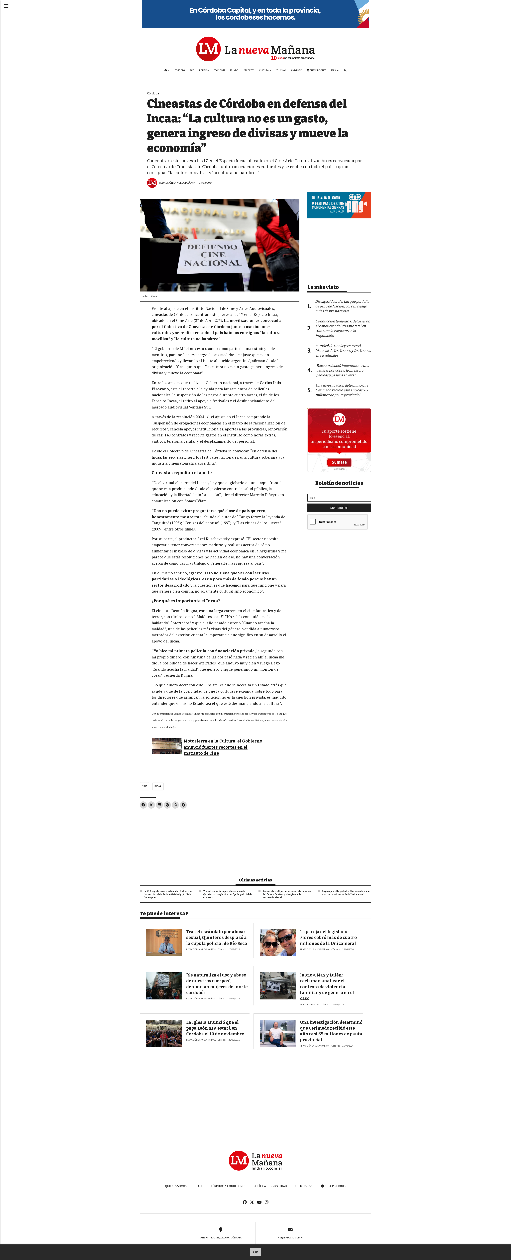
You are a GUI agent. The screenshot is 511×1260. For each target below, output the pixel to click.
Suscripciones (318, 70)
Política (204, 70)
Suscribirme (339, 508)
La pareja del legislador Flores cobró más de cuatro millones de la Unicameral (346, 893)
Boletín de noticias (339, 483)
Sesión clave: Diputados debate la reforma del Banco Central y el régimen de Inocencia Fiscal (286, 894)
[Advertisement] (219, 841)
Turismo (281, 70)
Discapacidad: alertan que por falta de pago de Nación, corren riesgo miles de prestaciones (342, 306)
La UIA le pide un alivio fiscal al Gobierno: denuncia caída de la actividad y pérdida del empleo (168, 894)
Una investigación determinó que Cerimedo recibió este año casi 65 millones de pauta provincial (342, 390)
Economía (219, 70)
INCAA (157, 786)
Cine (144, 786)
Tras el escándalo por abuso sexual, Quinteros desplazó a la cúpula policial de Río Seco (227, 894)
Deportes (249, 70)
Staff (199, 1186)
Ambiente (296, 70)
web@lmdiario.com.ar (290, 1237)
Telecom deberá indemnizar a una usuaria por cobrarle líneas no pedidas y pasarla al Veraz (342, 370)
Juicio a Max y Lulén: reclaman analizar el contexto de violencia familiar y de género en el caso (327, 987)
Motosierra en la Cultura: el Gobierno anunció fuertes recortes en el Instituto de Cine (223, 747)
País (192, 70)
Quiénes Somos (176, 1186)
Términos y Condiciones (228, 1186)
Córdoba (179, 70)
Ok (255, 1252)
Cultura (264, 70)
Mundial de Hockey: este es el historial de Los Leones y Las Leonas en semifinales (343, 351)
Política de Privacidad (270, 1186)
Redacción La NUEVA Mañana (177, 183)
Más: (334, 70)
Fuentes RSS (304, 1186)
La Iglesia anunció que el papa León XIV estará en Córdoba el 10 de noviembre (215, 1028)
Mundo (234, 70)
